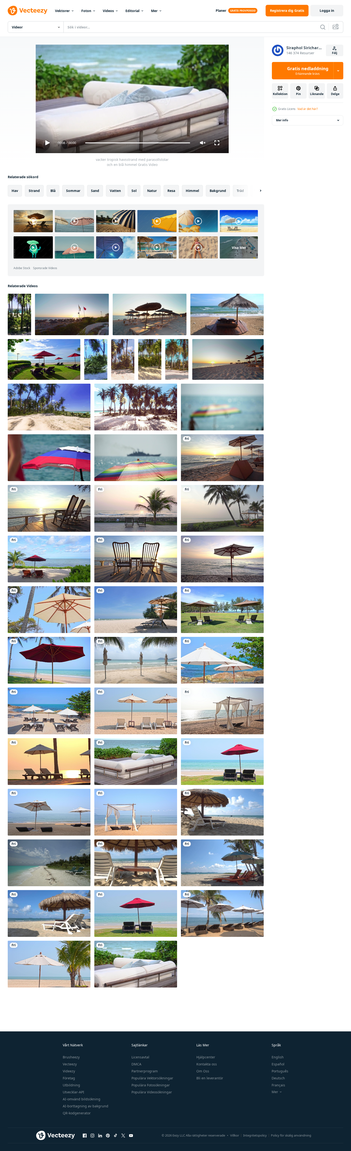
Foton (86, 10)
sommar (73, 190)
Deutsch (278, 1078)
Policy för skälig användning (291, 1135)
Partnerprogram (144, 1071)
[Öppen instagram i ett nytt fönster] (92, 1135)
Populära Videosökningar (151, 1092)
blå (52, 190)
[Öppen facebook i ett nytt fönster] (85, 1135)
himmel (192, 190)
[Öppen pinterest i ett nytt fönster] (108, 1135)
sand (95, 190)
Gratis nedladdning (307, 71)
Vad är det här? (307, 109)
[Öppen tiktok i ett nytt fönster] (115, 1135)
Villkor (234, 1135)
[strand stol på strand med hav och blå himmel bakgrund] (227, 314)
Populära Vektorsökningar (152, 1078)
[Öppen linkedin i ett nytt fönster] (100, 1135)
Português (280, 1071)
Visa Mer (239, 247)
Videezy (69, 1071)
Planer (221, 10)
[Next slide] (256, 191)
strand (34, 190)
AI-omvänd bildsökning (81, 1099)
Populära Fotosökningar (150, 1085)
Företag (69, 1078)
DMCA (136, 1064)
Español (278, 1064)
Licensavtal (140, 1057)
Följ (334, 53)
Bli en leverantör (209, 1078)
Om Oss (202, 1071)
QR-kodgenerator (77, 1113)
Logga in (327, 10)
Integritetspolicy (255, 1135)
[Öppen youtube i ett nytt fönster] (131, 1135)
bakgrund (218, 190)
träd (240, 190)
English (278, 1057)
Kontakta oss (206, 1064)
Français (278, 1085)
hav (15, 190)
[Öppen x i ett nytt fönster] (123, 1135)
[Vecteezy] (27, 10)
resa (171, 190)
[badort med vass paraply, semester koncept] (149, 314)
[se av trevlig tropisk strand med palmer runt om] (19, 314)
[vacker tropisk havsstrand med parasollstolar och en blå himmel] (222, 457)
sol (134, 190)
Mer (154, 10)
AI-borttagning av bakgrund (85, 1106)
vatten (115, 190)
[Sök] (323, 27)
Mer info (282, 120)
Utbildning (71, 1085)
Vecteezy (70, 1064)
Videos (108, 10)
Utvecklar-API (73, 1092)
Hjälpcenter (205, 1057)
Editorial (132, 10)
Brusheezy (71, 1057)
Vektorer (62, 10)
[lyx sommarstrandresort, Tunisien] (72, 314)
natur (152, 190)
